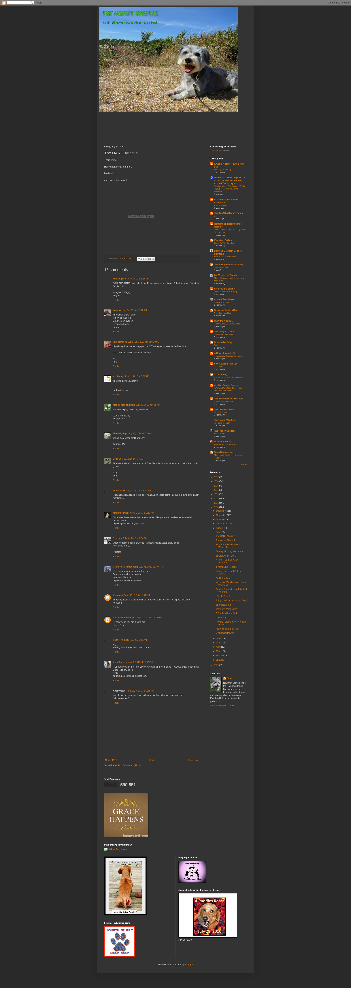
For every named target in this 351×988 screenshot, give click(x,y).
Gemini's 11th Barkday (224, 243)
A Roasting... (222, 617)
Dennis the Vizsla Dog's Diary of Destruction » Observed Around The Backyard (229, 180)
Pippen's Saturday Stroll (227, 629)
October (220, 519)
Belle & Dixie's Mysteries (225, 257)
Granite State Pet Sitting (125, 567)
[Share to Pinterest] (153, 259)
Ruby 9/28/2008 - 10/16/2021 (227, 324)
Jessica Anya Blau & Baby (225, 291)
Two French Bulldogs (124, 617)
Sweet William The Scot (226, 363)
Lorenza (117, 310)
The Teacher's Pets (224, 409)
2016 (216, 481)
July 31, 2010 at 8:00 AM (139, 490)
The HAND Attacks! (225, 536)
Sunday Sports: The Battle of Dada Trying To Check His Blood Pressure (229, 189)
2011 (216, 502)
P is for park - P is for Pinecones (228, 377)
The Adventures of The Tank (228, 398)
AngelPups (118, 662)
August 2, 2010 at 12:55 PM (139, 662)
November (221, 515)
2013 (216, 494)
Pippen (230, 678)
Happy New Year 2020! (224, 401)
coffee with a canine (224, 289)
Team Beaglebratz (223, 452)
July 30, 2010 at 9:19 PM (147, 342)
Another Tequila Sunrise (226, 385)
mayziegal (118, 278)
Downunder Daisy (223, 342)
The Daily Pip (120, 433)
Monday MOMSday (222, 169)
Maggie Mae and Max (124, 405)
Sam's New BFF (223, 605)
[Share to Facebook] (149, 259)
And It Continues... (225, 578)
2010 (216, 507)
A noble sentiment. (222, 205)
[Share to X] (146, 259)
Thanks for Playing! (225, 540)
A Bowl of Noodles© (224, 353)
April (218, 647)
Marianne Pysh (121, 513)
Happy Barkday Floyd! (224, 334)
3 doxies (117, 538)
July (218, 532)
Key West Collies (223, 240)
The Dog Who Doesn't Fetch (228, 213)
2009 (216, 665)
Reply (116, 300)
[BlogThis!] (142, 259)
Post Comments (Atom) (129, 765)
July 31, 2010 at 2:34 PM (135, 538)
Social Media (219, 434)
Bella (216, 345)
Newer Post (111, 760)
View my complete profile (222, 705)
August (220, 528)
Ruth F (116, 640)
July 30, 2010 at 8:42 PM (134, 310)
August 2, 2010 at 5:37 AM (134, 640)
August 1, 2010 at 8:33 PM (149, 617)
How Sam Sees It (223, 441)
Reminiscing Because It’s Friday (228, 356)
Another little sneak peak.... (226, 444)
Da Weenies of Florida (225, 275)
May (218, 642)
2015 (216, 485)
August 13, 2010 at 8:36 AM (140, 691)
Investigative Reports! (226, 567)
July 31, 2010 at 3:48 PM (151, 567)
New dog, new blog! (222, 313)
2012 (216, 498)
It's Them (218, 366)
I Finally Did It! (223, 596)
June (219, 638)
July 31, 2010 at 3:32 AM (137, 376)
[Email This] (139, 259)
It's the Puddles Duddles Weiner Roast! (228, 545)
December (221, 511)
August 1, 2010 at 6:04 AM (137, 595)
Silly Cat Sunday (221, 412)
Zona (115, 459)
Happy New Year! (222, 302)
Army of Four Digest (224, 299)
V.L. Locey (118, 376)
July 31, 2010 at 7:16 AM (140, 433)
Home (152, 760)
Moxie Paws (119, 490)
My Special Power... (225, 633)
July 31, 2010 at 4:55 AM (148, 405)
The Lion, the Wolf (222, 423)
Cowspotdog (220, 374)
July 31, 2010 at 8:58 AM (142, 513)
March (219, 651)
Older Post (193, 760)
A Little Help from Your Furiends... (227, 561)
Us (215, 216)
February (221, 655)
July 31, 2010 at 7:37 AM (131, 459)
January (220, 660)
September (222, 523)
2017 (216, 477)
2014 (216, 490)
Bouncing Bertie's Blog (226, 310)
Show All (243, 464)
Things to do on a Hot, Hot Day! (231, 600)
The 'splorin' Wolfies (224, 420)
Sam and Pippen (217, 151)
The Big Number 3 (222, 267)
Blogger (189, 964)
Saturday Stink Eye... (226, 556)
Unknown (118, 595)
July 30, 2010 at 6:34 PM (137, 278)
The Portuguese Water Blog (228, 264)
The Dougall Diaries (224, 331)
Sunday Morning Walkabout (229, 551)
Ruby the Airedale (223, 321)
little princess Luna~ (123, 342)
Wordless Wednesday (226, 609)
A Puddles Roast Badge (227, 613)
